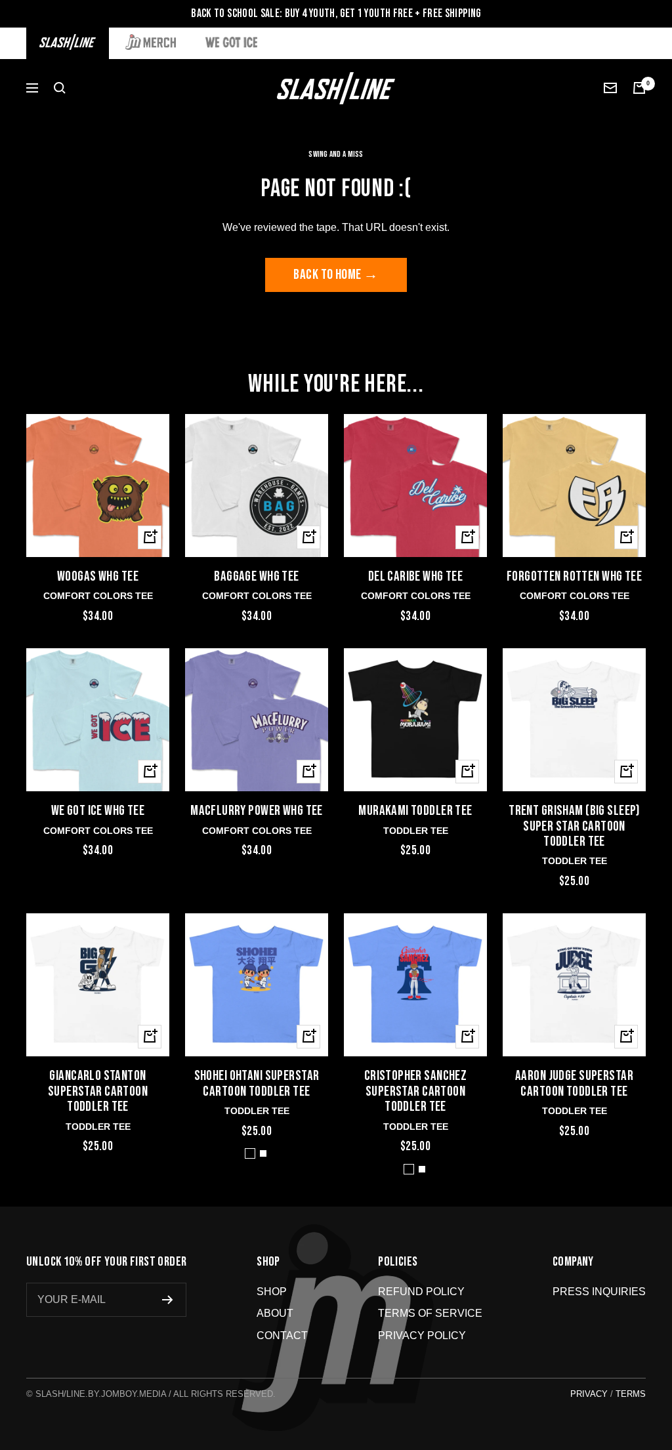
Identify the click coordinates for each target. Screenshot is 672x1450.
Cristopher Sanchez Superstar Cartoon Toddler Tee (415, 1091)
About (275, 1313)
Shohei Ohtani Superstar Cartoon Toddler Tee (257, 1083)
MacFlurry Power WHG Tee (256, 810)
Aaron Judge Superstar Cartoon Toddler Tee (574, 1083)
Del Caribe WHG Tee (415, 576)
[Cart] (639, 88)
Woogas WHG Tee (97, 576)
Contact (282, 1335)
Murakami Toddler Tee (415, 810)
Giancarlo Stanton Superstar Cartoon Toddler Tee (98, 1091)
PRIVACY (589, 1394)
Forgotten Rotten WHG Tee (574, 576)
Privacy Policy (422, 1335)
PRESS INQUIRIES (599, 1291)
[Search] (60, 88)
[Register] (167, 1299)
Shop (272, 1291)
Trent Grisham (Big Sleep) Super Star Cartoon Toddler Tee (574, 826)
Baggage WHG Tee (256, 576)
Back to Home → (335, 274)
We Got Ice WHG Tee (98, 810)
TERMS (631, 1394)
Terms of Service (430, 1313)
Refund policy (421, 1291)
